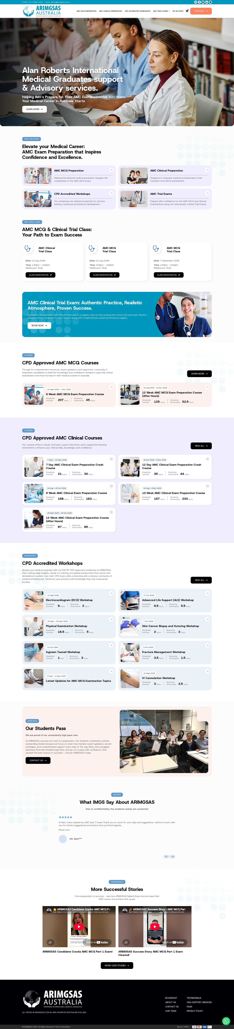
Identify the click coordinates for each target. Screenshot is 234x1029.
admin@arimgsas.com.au (60, 2)
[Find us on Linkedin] (206, 2)
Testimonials (194, 998)
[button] (166, 856)
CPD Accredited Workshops (137, 11)
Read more (64, 829)
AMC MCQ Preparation (86, 11)
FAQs (189, 1006)
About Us (170, 1002)
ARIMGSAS (28, 1027)
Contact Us (172, 1006)
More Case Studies (115, 965)
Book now (38, 325)
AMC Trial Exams (160, 11)
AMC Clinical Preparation (110, 11)
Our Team (170, 1011)
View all (199, 445)
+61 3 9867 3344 (35, 2)
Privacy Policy (195, 1011)
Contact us (36, 760)
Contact (199, 11)
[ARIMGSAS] (41, 11)
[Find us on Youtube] (203, 2)
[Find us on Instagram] (195, 2)
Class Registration (38, 275)
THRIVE (186, 1027)
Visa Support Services (199, 1002)
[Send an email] (210, 2)
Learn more (32, 109)
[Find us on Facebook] (199, 2)
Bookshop (171, 998)
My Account (178, 11)
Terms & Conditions (62, 1027)
